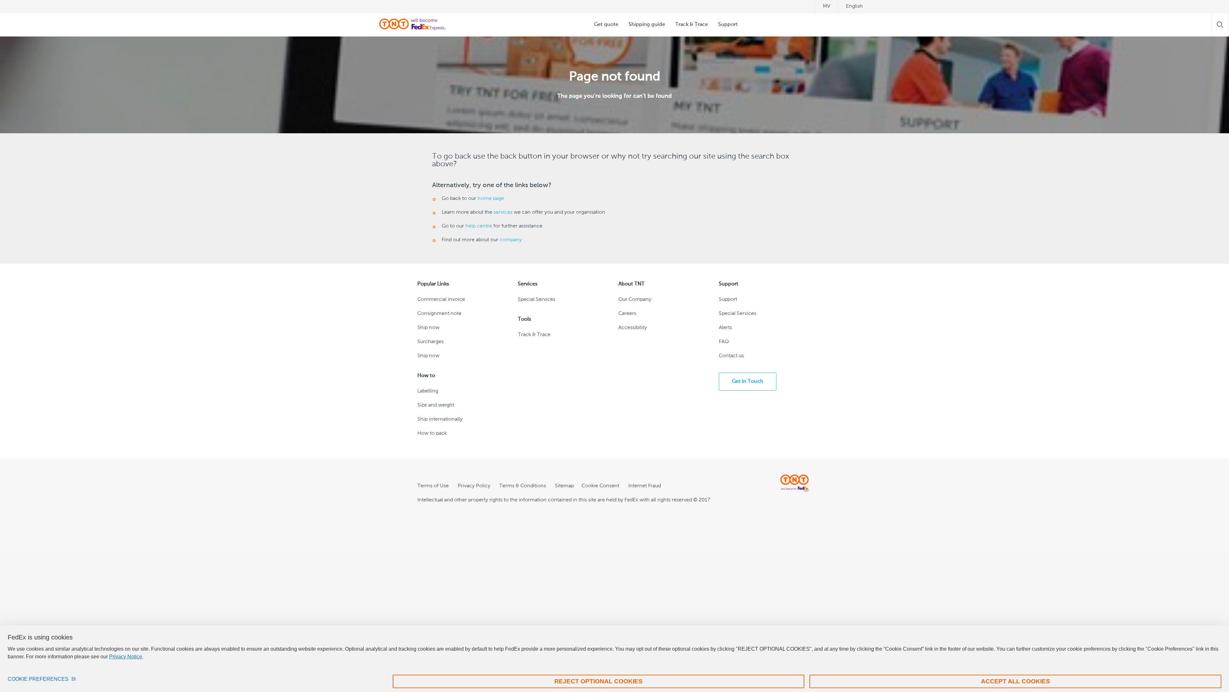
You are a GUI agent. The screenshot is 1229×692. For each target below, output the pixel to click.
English (854, 6)
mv (826, 6)
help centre (478, 226)
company (511, 240)
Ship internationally (439, 419)
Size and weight (435, 405)
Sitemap (564, 486)
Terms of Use (433, 486)
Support (728, 24)
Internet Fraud (644, 486)
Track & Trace (691, 24)
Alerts (725, 327)
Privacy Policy (474, 486)
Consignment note (439, 313)
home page (491, 198)
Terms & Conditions (522, 486)
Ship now (428, 327)
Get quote (606, 24)
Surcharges (430, 341)
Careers (627, 313)
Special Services (536, 299)
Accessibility (632, 327)
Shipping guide (647, 24)
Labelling (427, 391)
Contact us (731, 355)
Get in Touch (747, 381)
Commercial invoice (441, 299)
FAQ (724, 341)
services (503, 212)
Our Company (634, 299)
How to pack (432, 433)
